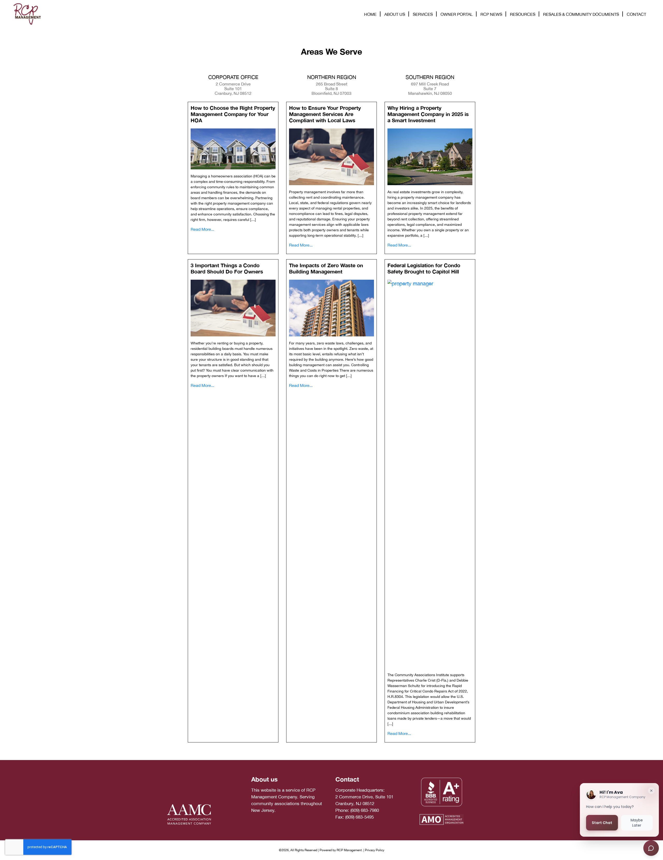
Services (423, 14)
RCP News (491, 14)
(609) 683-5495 (359, 817)
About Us (394, 14)
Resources (522, 14)
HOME (370, 14)
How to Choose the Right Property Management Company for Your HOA (233, 114)
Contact (636, 14)
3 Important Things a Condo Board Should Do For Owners (227, 268)
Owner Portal (457, 14)
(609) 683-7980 (364, 810)
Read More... (202, 229)
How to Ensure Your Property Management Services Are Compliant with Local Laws (325, 114)
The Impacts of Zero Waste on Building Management (326, 268)
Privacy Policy (374, 850)
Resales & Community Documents (581, 14)
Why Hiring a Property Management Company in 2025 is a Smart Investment (428, 114)
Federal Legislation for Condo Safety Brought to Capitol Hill (423, 268)
